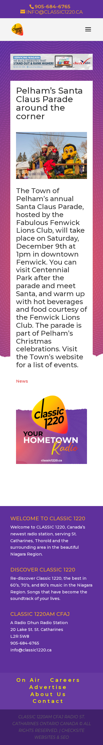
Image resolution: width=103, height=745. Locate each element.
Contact (48, 701)
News (22, 381)
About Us (48, 694)
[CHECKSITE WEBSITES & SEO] (51, 68)
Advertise (48, 687)
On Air (28, 680)
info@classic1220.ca (31, 650)
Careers (65, 680)
